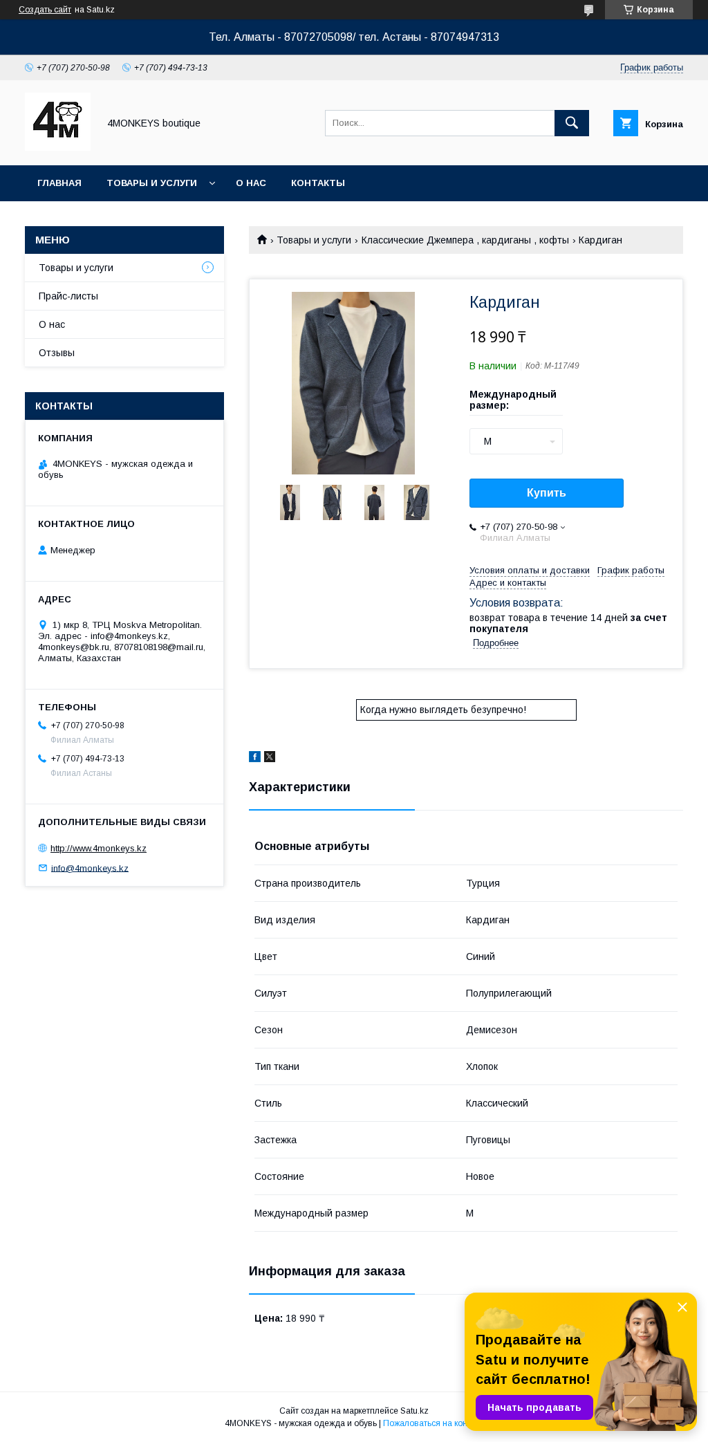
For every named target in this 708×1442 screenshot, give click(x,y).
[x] (269, 758)
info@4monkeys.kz (90, 867)
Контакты (318, 183)
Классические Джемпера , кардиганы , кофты (465, 240)
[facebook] (255, 758)
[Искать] (572, 123)
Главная (59, 183)
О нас (251, 183)
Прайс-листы (68, 296)
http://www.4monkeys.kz (98, 848)
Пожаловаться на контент (433, 1423)
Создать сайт (45, 10)
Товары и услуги (151, 183)
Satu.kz (414, 1411)
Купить (546, 493)
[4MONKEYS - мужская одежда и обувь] (58, 147)
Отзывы (57, 352)
